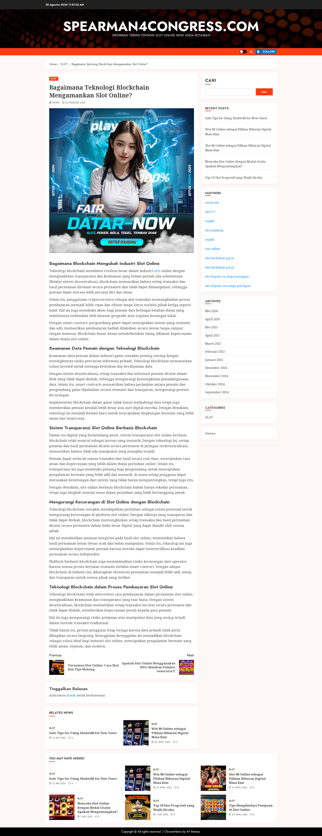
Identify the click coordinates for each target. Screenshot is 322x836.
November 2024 (216, 376)
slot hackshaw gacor (220, 258)
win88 (209, 221)
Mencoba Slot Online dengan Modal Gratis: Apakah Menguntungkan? (97, 807)
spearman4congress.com (161, 26)
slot (157, 270)
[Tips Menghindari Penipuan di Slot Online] (213, 807)
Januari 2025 (214, 360)
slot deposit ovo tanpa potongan (228, 286)
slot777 (210, 212)
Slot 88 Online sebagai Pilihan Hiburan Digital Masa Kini (247, 778)
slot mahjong (214, 230)
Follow (269, 51)
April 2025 (212, 335)
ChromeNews (173, 831)
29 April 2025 (239, 814)
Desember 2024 (216, 368)
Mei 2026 (211, 311)
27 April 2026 (239, 787)
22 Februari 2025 (75, 102)
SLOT (54, 78)
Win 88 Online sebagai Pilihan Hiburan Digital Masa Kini (169, 733)
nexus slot (212, 203)
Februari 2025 (215, 352)
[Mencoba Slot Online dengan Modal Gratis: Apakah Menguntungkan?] (62, 807)
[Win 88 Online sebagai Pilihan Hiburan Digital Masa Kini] (136, 732)
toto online (212, 249)
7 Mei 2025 (86, 816)
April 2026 (212, 319)
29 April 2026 (163, 742)
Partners (210, 434)
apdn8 (56, 102)
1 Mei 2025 (162, 814)
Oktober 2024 (215, 384)
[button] (251, 51)
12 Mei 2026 (59, 738)
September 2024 (216, 392)
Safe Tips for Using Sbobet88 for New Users (83, 733)
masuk (71, 695)
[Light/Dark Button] (243, 51)
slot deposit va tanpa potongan (227, 277)
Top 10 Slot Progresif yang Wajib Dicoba (233, 178)
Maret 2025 (213, 344)
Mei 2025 (211, 327)
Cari (210, 80)
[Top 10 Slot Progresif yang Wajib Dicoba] (137, 807)
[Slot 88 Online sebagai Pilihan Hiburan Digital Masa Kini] (213, 778)
